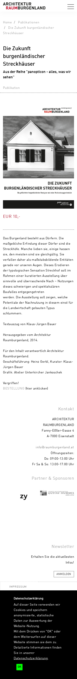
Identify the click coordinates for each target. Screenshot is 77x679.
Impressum (18, 586)
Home (7, 22)
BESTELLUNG (13, 388)
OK (19, 667)
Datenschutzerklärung (31, 658)
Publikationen (28, 22)
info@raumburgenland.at (55, 447)
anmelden (63, 574)
